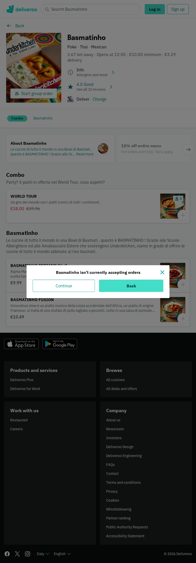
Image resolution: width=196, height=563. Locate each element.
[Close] (162, 272)
